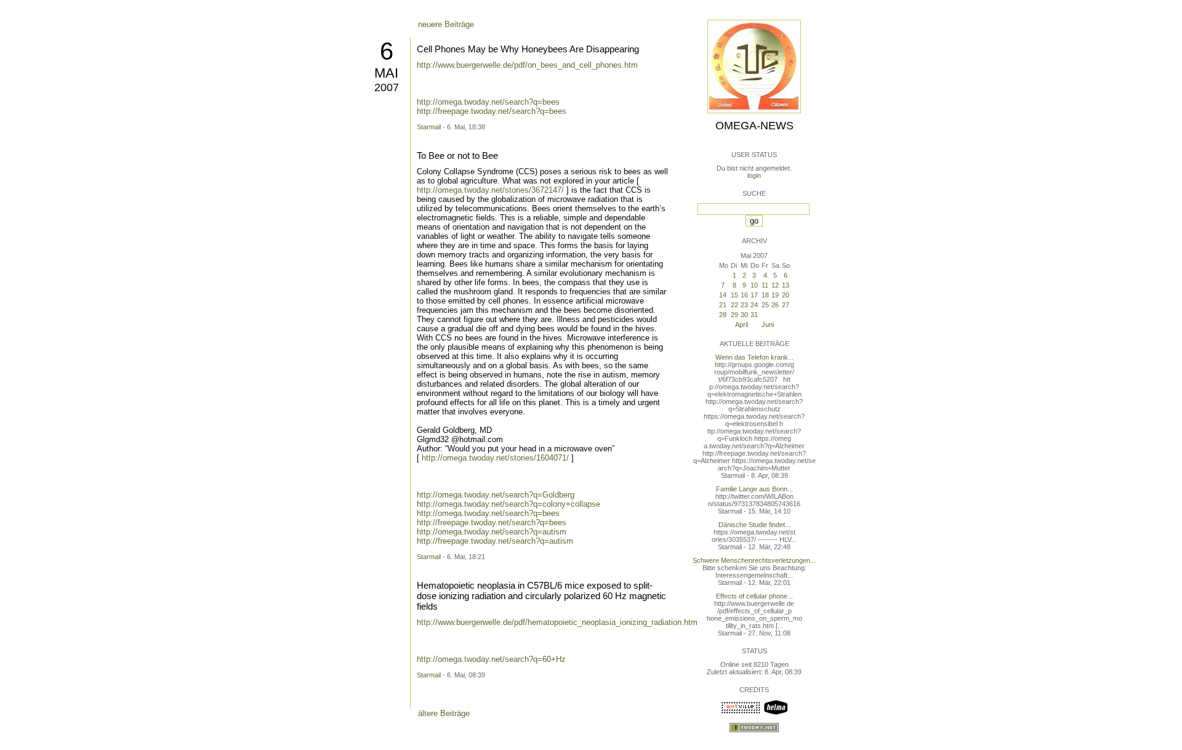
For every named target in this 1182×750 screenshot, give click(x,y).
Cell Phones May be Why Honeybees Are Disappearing (528, 49)
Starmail (429, 127)
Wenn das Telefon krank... (754, 357)
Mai (386, 73)
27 (785, 304)
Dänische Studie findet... (754, 524)
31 (754, 314)
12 (775, 285)
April (741, 324)
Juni (768, 324)
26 (775, 304)
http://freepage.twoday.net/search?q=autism (495, 541)
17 (754, 295)
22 (734, 304)
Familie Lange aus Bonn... (754, 489)
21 (722, 304)
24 (754, 304)
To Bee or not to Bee (457, 155)
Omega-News (754, 125)
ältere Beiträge (444, 713)
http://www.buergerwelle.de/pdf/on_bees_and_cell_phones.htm (527, 65)
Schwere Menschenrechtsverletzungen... (754, 560)
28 (722, 314)
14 (722, 295)
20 (785, 295)
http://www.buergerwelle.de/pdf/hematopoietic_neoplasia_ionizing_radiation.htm (557, 622)
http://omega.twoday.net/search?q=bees (488, 102)
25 (765, 304)
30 (744, 314)
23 (744, 304)
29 (734, 314)
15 (734, 295)
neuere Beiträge (446, 24)
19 (775, 295)
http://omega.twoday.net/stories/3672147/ (490, 190)
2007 (386, 87)
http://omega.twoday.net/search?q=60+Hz (491, 659)
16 (744, 295)
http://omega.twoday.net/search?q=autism (491, 531)
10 (754, 285)
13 (785, 285)
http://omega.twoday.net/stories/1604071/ (495, 457)
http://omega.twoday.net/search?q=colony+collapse (508, 504)
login (754, 175)
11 (765, 285)
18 (765, 295)
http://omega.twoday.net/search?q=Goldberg (495, 494)
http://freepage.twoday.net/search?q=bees (491, 111)
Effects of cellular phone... (754, 596)
